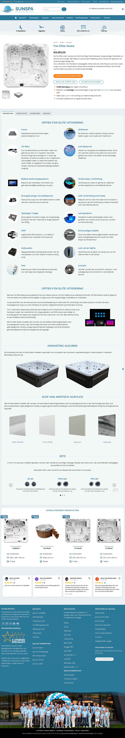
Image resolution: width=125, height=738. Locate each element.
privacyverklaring (70, 735)
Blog (95, 1)
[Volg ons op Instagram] (6, 626)
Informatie (85, 2)
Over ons (60, 2)
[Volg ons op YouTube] (17, 626)
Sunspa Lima (109, 548)
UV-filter (25, 146)
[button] (123, 9)
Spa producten (73, 1)
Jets (23, 265)
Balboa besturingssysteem (35, 179)
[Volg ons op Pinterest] (14, 626)
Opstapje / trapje (29, 213)
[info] (123, 369)
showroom (105, 90)
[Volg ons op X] (10, 626)
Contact (107, 18)
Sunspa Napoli (78, 548)
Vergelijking (104, 1)
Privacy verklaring (82, 733)
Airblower (83, 129)
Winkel (62, 42)
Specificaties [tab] (21, 113)
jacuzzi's (69, 42)
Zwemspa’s (34, 18)
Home (55, 42)
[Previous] (10, 486)
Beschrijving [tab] (8, 113)
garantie (68, 96)
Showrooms (95, 18)
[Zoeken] (64, 9)
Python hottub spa (47, 548)
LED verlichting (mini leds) (91, 196)
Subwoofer (26, 248)
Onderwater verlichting (90, 179)
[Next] (114, 486)
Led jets (82, 265)
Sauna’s (45, 18)
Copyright (45, 733)
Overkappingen (81, 18)
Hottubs (69, 18)
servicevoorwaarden (86, 735)
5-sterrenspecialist (30, 2)
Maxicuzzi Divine (16, 548)
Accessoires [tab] (35, 113)
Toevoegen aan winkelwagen (68, 76)
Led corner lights (87, 248)
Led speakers (85, 213)
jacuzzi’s (22, 18)
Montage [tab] (46, 113)
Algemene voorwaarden (65, 733)
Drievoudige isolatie (88, 230)
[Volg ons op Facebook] (3, 626)
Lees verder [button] (53, 596)
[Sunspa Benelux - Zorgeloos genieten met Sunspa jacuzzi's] (17, 9)
